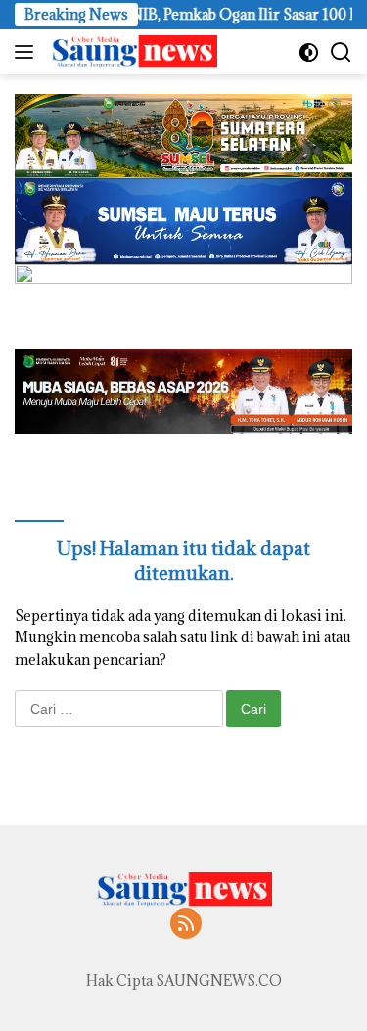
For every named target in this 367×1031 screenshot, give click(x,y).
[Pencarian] (341, 52)
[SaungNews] (131, 52)
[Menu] (28, 52)
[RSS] (186, 925)
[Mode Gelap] (309, 52)
